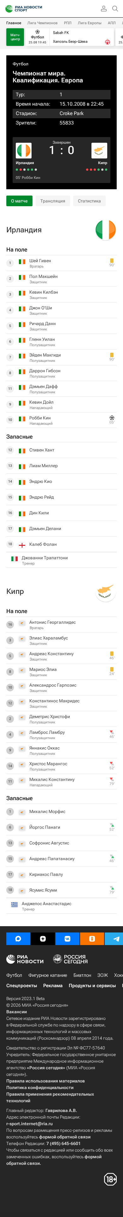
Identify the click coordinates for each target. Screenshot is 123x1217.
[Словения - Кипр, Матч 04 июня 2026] (102, 170)
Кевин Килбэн (43, 292)
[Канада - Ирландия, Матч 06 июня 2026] (36, 170)
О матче (19, 200)
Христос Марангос (48, 763)
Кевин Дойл (41, 402)
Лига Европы (90, 23)
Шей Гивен (40, 260)
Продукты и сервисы (92, 985)
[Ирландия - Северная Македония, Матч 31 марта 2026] (24, 170)
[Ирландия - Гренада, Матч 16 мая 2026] (28, 170)
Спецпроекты (21, 985)
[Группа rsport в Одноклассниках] (92, 938)
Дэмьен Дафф (43, 386)
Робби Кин (31, 177)
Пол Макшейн (43, 276)
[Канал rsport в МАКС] (18, 938)
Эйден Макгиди (45, 354)
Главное (13, 23)
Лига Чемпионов (42, 23)
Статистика (89, 200)
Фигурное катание (47, 975)
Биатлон (82, 975)
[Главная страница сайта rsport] (38, 9)
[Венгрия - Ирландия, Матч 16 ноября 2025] (17, 170)
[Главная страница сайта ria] (7, 9)
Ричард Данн (42, 323)
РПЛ (68, 23)
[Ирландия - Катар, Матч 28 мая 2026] (32, 170)
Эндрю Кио (40, 481)
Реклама (52, 985)
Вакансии (16, 1011)
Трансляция (52, 200)
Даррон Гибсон (45, 370)
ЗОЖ (102, 975)
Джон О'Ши (40, 307)
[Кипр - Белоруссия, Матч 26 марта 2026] (95, 170)
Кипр (102, 163)
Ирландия (25, 163)
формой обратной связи (65, 1136)
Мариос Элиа (43, 669)
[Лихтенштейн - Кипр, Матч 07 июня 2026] (106, 170)
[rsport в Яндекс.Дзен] (43, 938)
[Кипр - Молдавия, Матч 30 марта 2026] (98, 170)
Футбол (20, 63)
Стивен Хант (41, 449)
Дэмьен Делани (45, 528)
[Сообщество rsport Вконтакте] (67, 938)
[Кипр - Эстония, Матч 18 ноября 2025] (91, 170)
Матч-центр (15, 37)
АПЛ (112, 23)
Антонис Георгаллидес (52, 622)
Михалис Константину (51, 779)
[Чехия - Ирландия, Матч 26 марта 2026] (21, 170)
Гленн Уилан (42, 339)
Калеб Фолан (43, 544)
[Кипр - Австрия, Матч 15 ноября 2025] (87, 170)
